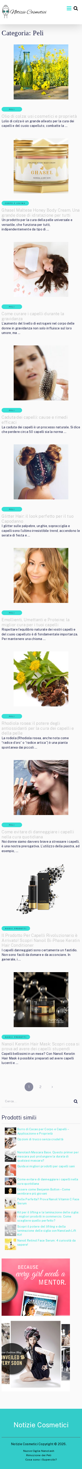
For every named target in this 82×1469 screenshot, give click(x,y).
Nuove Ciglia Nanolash (38, 1451)
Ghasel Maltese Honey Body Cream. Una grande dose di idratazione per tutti (41, 213)
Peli (12, 109)
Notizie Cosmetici (41, 1425)
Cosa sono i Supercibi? (41, 1459)
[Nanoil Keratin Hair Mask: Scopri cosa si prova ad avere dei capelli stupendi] (41, 999)
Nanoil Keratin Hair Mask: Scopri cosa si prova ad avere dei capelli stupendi (40, 1046)
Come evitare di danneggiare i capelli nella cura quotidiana (38, 834)
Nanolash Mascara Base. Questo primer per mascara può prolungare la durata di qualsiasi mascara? (48, 1156)
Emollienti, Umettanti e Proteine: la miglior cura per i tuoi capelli (36, 622)
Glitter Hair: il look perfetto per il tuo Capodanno (38, 519)
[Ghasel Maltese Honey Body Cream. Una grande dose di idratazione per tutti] (41, 165)
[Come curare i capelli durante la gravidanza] (41, 269)
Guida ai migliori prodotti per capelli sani (46, 1166)
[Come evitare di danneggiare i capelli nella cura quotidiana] (41, 787)
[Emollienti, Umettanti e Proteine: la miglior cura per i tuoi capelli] (41, 575)
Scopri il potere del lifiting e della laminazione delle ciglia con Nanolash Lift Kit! (46, 1230)
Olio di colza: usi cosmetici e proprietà (39, 116)
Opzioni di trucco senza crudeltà (40, 1139)
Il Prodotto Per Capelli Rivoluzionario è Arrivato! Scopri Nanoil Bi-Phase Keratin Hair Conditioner (41, 940)
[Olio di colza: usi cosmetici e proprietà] (41, 71)
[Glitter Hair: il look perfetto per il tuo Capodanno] (41, 471)
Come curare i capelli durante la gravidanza (33, 316)
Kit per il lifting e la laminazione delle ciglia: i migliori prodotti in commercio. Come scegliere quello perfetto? (48, 1216)
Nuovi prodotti (16, 928)
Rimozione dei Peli (38, 1455)
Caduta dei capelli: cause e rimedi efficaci (35, 420)
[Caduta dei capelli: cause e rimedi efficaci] (41, 372)
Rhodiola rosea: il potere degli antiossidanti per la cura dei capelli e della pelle (38, 728)
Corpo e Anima (15, 203)
